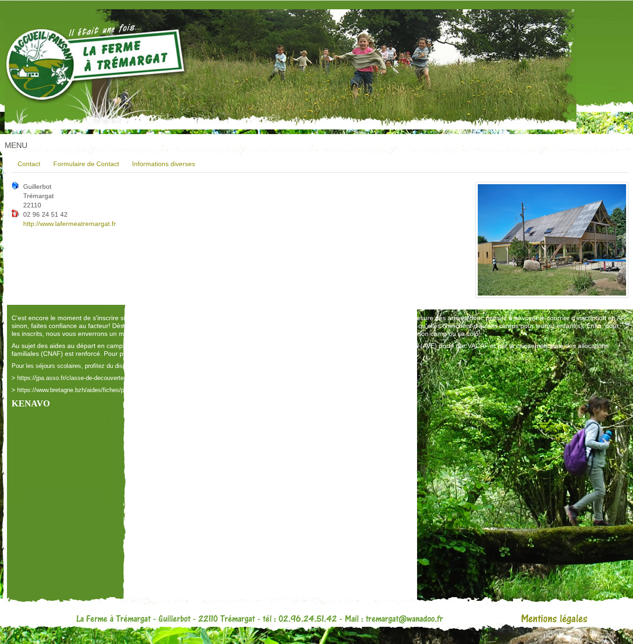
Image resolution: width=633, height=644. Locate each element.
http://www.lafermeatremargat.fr (69, 223)
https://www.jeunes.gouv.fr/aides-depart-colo (240, 353)
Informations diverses (163, 163)
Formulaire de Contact (86, 163)
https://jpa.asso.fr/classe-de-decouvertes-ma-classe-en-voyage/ (102, 377)
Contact (29, 163)
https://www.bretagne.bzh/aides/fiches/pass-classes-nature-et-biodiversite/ (116, 389)
